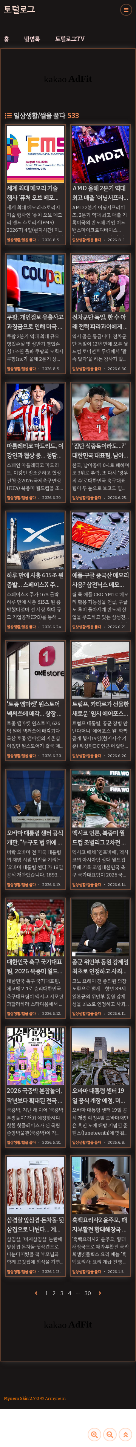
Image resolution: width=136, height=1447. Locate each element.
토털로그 (19, 10)
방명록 (32, 39)
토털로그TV (70, 39)
